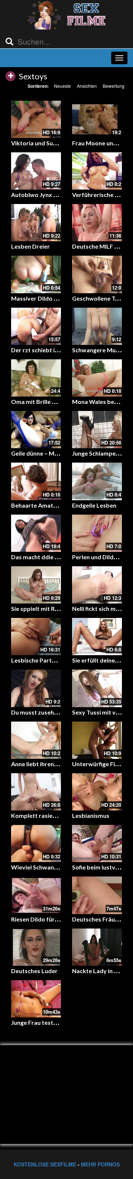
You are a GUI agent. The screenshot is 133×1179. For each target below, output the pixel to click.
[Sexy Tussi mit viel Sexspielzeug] (97, 688)
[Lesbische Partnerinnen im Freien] (36, 636)
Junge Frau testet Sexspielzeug (53, 1022)
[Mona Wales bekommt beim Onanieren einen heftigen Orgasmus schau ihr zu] (97, 378)
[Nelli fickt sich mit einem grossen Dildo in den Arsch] (97, 585)
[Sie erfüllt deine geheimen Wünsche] (97, 636)
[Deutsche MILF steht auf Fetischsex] (97, 222)
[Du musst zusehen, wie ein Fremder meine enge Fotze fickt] (36, 688)
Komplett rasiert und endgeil (50, 815)
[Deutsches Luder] (36, 947)
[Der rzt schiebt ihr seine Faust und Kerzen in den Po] (36, 326)
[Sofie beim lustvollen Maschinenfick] (97, 843)
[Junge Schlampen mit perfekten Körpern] (97, 429)
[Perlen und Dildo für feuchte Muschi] (97, 533)
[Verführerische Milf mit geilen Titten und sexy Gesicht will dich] (97, 171)
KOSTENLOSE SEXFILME (45, 1164)
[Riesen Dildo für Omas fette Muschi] (36, 895)
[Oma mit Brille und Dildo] (36, 378)
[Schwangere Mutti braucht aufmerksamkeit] (97, 326)
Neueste (62, 86)
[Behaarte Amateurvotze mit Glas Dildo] (36, 481)
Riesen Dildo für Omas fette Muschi (60, 919)
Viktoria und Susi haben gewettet (56, 142)
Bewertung (114, 86)
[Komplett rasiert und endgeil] (36, 791)
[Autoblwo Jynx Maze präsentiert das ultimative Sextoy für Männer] (36, 171)
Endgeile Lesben (94, 505)
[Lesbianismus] (97, 791)
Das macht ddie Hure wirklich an (55, 556)
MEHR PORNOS (100, 1164)
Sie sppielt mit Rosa (38, 608)
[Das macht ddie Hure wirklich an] (36, 533)
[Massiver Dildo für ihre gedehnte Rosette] (36, 274)
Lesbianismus (90, 815)
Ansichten (87, 86)
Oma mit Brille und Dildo (44, 401)
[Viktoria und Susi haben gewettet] (36, 119)
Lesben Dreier (30, 246)
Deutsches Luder (34, 970)
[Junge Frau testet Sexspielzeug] (36, 998)
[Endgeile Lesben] (97, 481)
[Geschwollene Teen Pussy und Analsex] (97, 274)
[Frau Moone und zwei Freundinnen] (97, 119)
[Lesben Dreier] (36, 222)
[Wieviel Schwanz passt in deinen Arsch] (36, 843)
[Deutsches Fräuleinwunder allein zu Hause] (97, 895)
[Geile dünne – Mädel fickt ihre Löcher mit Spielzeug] (36, 429)
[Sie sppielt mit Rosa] (36, 585)
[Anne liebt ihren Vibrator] (36, 740)
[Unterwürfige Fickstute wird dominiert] (97, 740)
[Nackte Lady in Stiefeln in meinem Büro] (97, 947)
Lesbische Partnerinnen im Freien (56, 660)
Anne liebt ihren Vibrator (45, 763)
